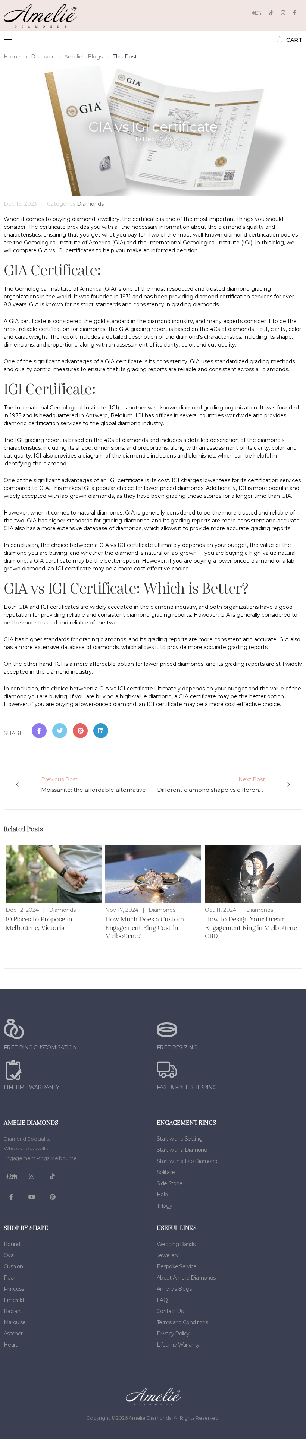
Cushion (13, 1266)
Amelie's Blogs (83, 56)
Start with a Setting (179, 1138)
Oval (9, 1255)
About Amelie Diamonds (186, 1277)
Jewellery (168, 1255)
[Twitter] (59, 730)
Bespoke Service (177, 1266)
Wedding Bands (176, 1244)
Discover (42, 56)
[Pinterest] (80, 730)
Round (12, 1244)
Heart (11, 1344)
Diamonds (90, 203)
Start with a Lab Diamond (187, 1161)
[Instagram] (283, 12)
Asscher (13, 1333)
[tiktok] (271, 12)
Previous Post (93, 784)
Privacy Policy (173, 1333)
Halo (162, 1194)
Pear (9, 1277)
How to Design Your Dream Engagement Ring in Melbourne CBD (251, 928)
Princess (14, 1288)
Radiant (13, 1311)
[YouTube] (31, 1197)
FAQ (162, 1300)
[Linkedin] (100, 730)
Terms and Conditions (182, 1322)
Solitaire (166, 1172)
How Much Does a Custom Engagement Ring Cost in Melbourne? (144, 928)
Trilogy (164, 1205)
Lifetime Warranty (178, 1344)
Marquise (14, 1322)
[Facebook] (294, 12)
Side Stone (169, 1183)
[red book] (256, 12)
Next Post (225, 784)
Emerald (14, 1300)
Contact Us (170, 1311)
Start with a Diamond (182, 1150)
